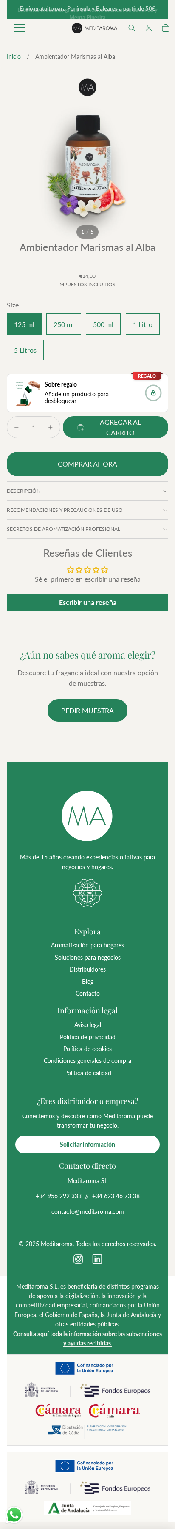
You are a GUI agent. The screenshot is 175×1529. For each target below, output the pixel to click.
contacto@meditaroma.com (87, 1211)
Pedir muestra (87, 710)
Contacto (88, 993)
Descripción (23, 491)
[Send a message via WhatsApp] (14, 1515)
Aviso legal (87, 1024)
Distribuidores (87, 969)
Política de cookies (87, 1048)
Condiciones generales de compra (87, 1060)
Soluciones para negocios (88, 957)
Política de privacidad (88, 1036)
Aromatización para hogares (87, 945)
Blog (87, 981)
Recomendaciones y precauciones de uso (65, 510)
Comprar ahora (87, 464)
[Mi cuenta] (148, 27)
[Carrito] (165, 27)
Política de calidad (87, 1072)
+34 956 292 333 (59, 1196)
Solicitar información (87, 1144)
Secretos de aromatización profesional (63, 529)
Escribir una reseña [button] (87, 602)
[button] (131, 27)
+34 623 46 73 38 (116, 1196)
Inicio (14, 56)
